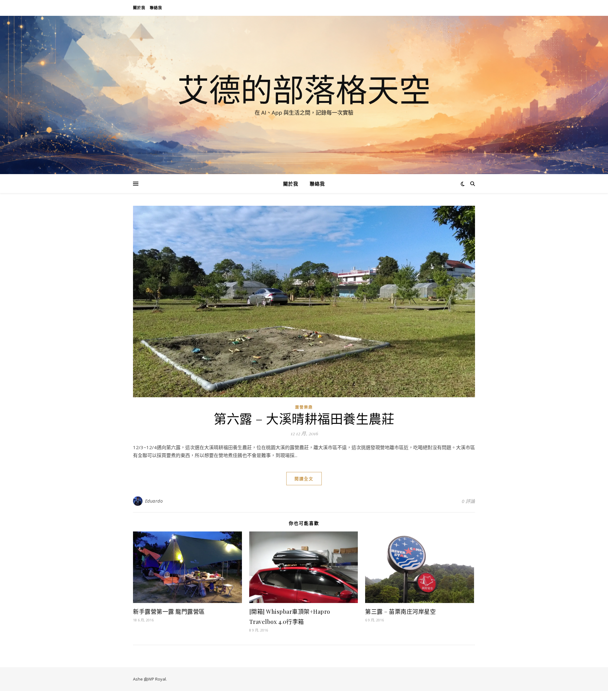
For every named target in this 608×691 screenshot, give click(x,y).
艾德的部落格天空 (304, 89)
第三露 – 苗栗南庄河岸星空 (400, 611)
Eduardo (154, 501)
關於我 (139, 7)
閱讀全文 (304, 478)
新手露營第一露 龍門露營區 (169, 611)
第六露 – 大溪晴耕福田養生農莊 (304, 418)
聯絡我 (156, 7)
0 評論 (468, 501)
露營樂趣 (304, 407)
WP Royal (157, 679)
